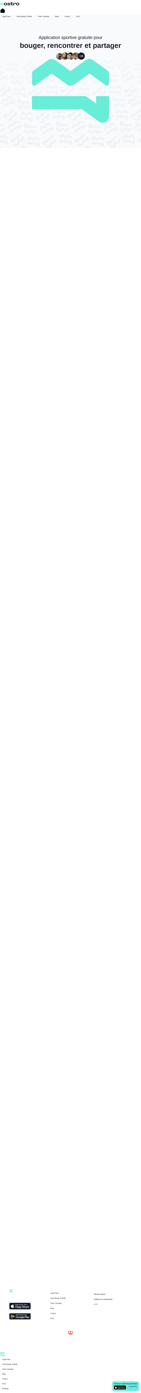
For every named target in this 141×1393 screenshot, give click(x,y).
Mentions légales (100, 1294)
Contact (67, 16)
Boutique (5, 1388)
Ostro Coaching (43, 16)
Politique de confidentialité (103, 1299)
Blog (56, 16)
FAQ (78, 16)
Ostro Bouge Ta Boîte (24, 16)
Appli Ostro (6, 16)
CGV (96, 1304)
